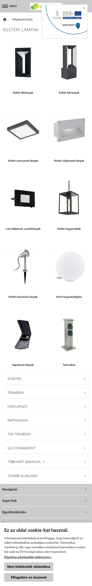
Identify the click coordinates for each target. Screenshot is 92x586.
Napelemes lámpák (23, 364)
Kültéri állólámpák (23, 92)
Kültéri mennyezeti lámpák (23, 160)
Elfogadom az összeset (29, 577)
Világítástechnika (22, 19)
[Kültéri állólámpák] (23, 62)
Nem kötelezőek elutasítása (28, 567)
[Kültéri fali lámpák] (69, 62)
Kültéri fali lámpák (69, 92)
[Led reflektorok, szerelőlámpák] (23, 198)
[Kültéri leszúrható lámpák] (23, 266)
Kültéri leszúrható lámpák (23, 296)
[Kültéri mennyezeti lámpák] (23, 130)
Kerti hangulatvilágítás (69, 296)
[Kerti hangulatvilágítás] (69, 266)
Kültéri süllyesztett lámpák (69, 160)
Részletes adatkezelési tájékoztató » (28, 557)
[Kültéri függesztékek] (69, 198)
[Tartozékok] (69, 334)
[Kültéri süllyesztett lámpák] (69, 130)
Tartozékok (69, 364)
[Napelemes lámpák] (23, 334)
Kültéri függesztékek (69, 228)
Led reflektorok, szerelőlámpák (23, 228)
